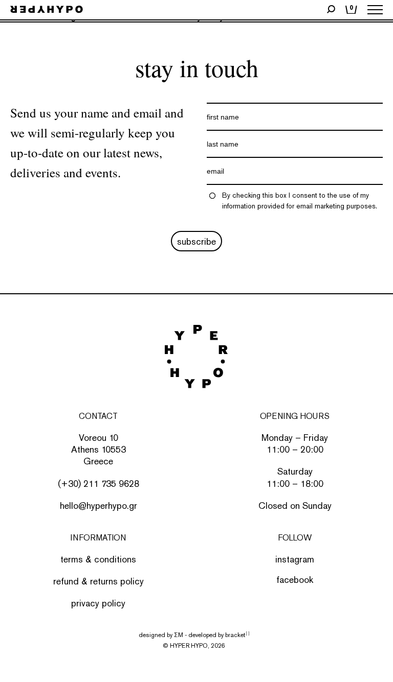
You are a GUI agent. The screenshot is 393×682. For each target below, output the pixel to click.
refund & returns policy (98, 581)
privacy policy (98, 603)
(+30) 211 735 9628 (98, 483)
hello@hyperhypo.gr (98, 505)
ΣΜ (178, 635)
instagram (294, 559)
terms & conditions (98, 559)
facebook (294, 579)
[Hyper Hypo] (46, 10)
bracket (237, 635)
